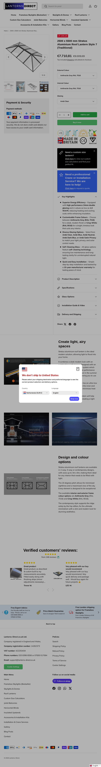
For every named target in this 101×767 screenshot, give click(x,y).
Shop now (74, 399)
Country (25, 388)
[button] (95, 765)
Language (54, 388)
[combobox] (32, 393)
